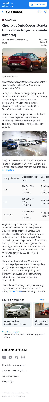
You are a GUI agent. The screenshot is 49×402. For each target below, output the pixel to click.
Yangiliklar (16, 332)
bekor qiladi (8, 170)
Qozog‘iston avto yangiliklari (14, 370)
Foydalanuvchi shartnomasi (21, 393)
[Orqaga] (3, 12)
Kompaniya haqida (10, 376)
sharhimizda (16, 291)
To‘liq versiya (7, 381)
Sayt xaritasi (6, 393)
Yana (42, 299)
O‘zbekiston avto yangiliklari (14, 365)
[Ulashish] (45, 12)
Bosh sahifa (6, 332)
